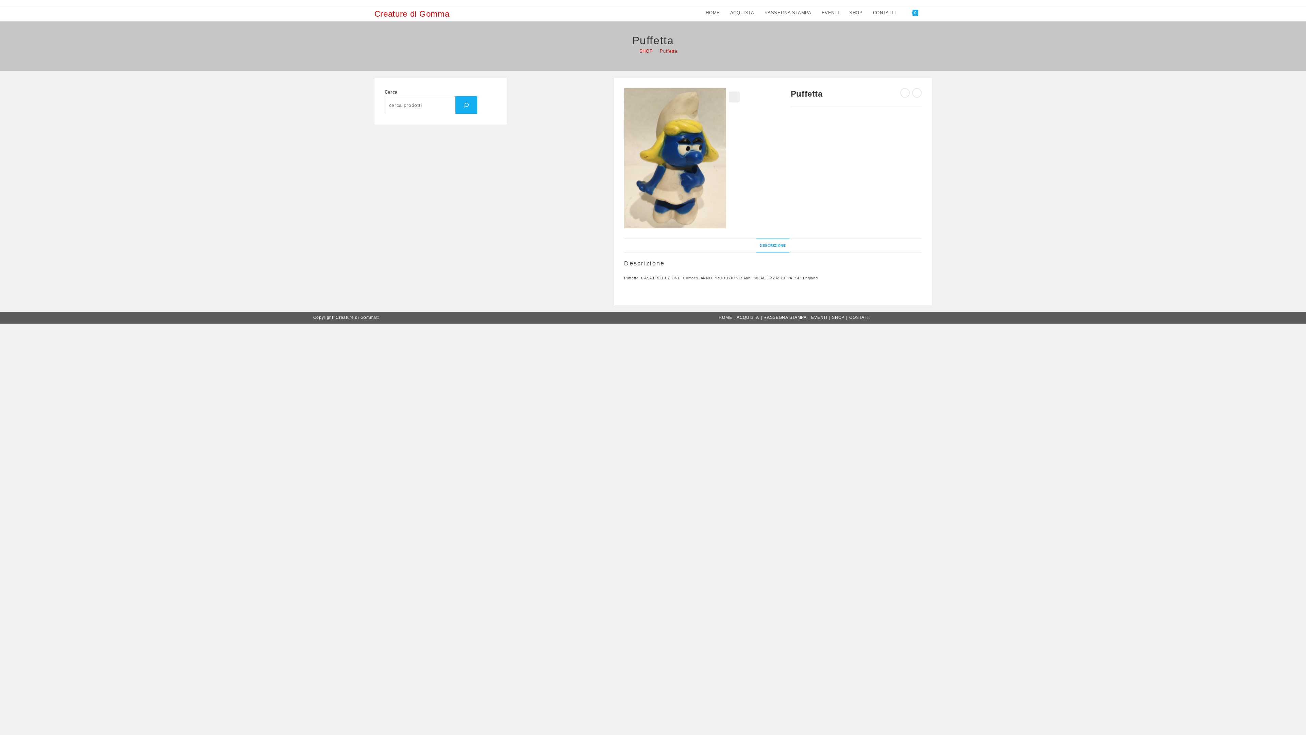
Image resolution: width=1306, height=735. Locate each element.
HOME (725, 317)
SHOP (838, 317)
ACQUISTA (748, 317)
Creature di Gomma (412, 13)
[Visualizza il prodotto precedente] (905, 93)
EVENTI (819, 317)
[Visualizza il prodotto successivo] (917, 93)
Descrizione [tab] (773, 245)
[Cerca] (466, 105)
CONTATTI (860, 317)
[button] (734, 97)
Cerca (391, 92)
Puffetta (668, 51)
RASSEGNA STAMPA (785, 317)
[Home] (630, 51)
